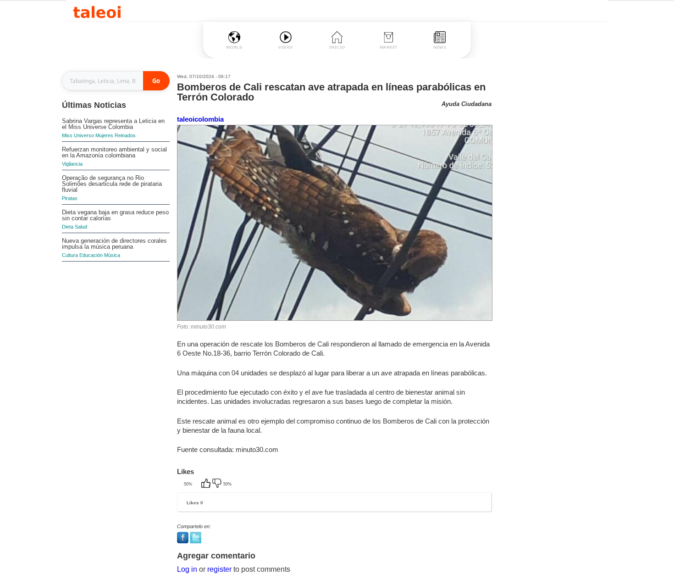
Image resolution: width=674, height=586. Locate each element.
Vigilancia (72, 164)
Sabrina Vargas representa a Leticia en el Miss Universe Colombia (113, 123)
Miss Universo (78, 135)
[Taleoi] (97, 10)
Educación (91, 255)
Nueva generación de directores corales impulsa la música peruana (114, 243)
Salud (81, 226)
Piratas (69, 198)
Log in (187, 569)
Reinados (125, 135)
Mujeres (104, 135)
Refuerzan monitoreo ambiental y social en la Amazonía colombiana (114, 152)
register (219, 569)
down (217, 484)
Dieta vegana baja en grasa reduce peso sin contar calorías (115, 215)
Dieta (67, 226)
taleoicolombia (200, 119)
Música (112, 255)
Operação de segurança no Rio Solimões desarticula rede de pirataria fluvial (112, 183)
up (206, 484)
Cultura (70, 255)
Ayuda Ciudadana (467, 103)
